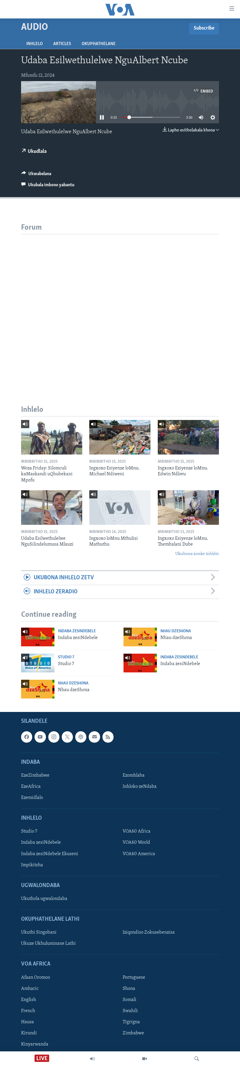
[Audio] (92, 1058)
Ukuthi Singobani (38, 932)
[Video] (144, 1058)
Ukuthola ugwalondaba (44, 898)
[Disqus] (120, 307)
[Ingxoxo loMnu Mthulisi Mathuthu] (119, 507)
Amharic (30, 988)
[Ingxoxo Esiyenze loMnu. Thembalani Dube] (188, 507)
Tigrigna (131, 1022)
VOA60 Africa (136, 831)
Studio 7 (66, 657)
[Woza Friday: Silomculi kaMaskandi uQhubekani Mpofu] (51, 437)
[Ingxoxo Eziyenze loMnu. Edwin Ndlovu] (188, 437)
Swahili (130, 1011)
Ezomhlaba (134, 775)
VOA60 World (136, 842)
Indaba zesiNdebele (77, 631)
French (28, 1011)
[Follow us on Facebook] (26, 737)
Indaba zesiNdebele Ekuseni (49, 854)
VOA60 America (139, 854)
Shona (129, 988)
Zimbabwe (133, 1033)
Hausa (27, 1022)
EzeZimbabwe (35, 775)
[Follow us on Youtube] (40, 737)
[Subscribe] (94, 737)
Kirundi (29, 1033)
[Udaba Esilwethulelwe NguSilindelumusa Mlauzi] (51, 507)
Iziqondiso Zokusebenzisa (149, 932)
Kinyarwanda (34, 1044)
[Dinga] (196, 1058)
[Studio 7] (37, 663)
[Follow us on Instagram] (53, 737)
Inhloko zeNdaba (140, 786)
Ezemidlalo (32, 797)
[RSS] (108, 737)
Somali (129, 999)
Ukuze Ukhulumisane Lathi (48, 944)
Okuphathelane (99, 44)
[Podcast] (80, 737)
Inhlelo (34, 44)
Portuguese (134, 977)
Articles (62, 44)
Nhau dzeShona (175, 631)
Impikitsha (32, 865)
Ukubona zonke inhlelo (197, 554)
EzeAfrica (31, 786)
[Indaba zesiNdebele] (37, 637)
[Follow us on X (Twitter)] (67, 737)
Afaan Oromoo (35, 977)
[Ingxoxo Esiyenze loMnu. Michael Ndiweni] (119, 437)
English (28, 999)
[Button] (36, 175)
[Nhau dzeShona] (140, 637)
